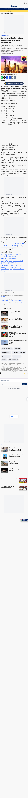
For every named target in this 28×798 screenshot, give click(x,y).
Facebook (14, 299)
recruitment (17, 348)
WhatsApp (3, 296)
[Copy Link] (15, 77)
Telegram (7, 300)
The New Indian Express (5, 0)
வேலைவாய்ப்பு (5, 35)
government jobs (6, 356)
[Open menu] (1, 3)
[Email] (12, 77)
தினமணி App (20, 302)
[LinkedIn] (10, 77)
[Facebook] (7, 77)
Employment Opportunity (19, 352)
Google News (20, 300)
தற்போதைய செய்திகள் (13, 8)
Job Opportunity (17, 356)
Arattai (15, 300)
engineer (4, 359)
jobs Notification (6, 352)
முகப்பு (5, 8)
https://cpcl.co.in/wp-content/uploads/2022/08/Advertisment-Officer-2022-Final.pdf (14, 245)
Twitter (18, 299)
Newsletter (18, 293)
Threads (11, 300)
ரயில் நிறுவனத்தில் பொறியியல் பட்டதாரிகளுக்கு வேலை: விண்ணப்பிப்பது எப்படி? (11, 256)
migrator (3, 80)
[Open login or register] (27, 3)
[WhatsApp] (2, 77)
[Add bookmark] (26, 35)
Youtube (3, 300)
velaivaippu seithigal (7, 348)
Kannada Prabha (13, 0)
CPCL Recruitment (13, 359)
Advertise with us (8, 32)
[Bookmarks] (25, 3)
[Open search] (3, 3)
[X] (4, 77)
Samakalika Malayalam (21, 0)
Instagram (23, 299)
